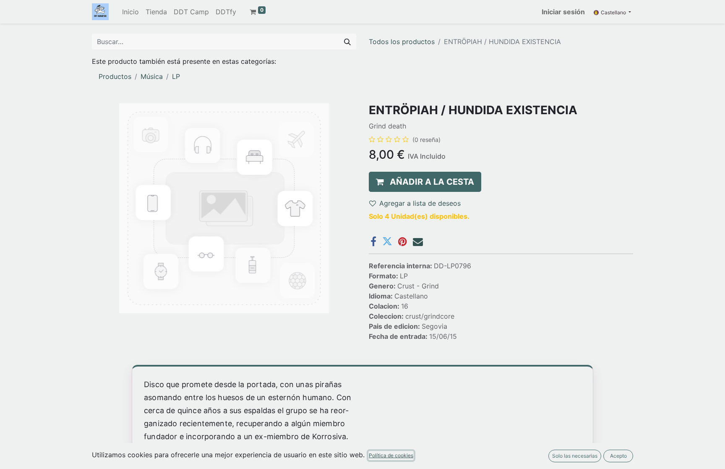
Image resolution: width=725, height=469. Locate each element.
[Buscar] (347, 42)
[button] (425, 182)
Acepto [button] (618, 456)
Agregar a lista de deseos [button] (420, 203)
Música (152, 76)
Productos (115, 76)
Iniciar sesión (563, 12)
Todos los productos (402, 41)
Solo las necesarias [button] (574, 456)
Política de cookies (391, 455)
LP (176, 76)
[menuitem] (130, 11)
